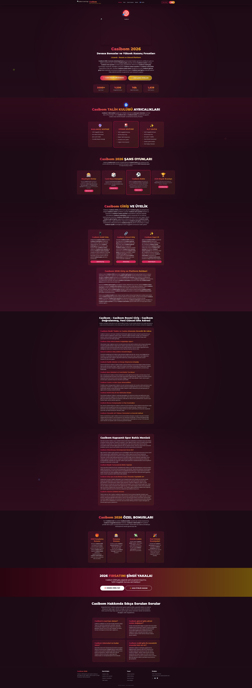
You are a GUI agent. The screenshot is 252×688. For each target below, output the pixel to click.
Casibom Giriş (105, 674)
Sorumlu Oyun (130, 678)
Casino (120, 2)
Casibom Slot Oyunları (107, 676)
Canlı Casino (130, 2)
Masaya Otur (113, 188)
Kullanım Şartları (130, 674)
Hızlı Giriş (164, 2)
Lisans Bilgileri (130, 680)
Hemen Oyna (89, 190)
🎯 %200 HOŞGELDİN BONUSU (113, 78)
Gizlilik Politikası (130, 676)
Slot (124, 2)
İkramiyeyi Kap (163, 187)
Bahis (136, 2)
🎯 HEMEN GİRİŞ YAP (112, 588)
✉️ (155, 678)
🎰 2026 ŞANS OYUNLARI (140, 78)
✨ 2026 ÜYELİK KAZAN (138, 588)
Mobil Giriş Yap (100, 261)
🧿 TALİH (142, 2)
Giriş (172, 2)
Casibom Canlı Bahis (106, 678)
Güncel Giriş (126, 261)
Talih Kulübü (105, 680)
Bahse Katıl (138, 190)
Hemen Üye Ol (151, 261)
